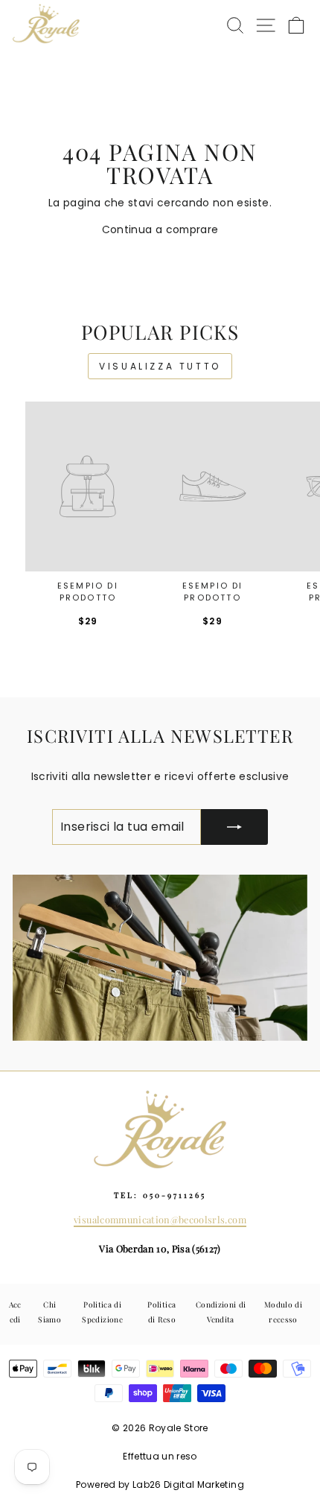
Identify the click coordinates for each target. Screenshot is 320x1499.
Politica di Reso (161, 1311)
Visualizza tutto (160, 366)
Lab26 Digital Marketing (188, 1484)
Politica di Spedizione (102, 1311)
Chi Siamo (49, 1311)
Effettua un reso (160, 1456)
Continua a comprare (160, 230)
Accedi (15, 1311)
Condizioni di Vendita (221, 1311)
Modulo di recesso (283, 1311)
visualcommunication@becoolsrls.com (160, 1219)
